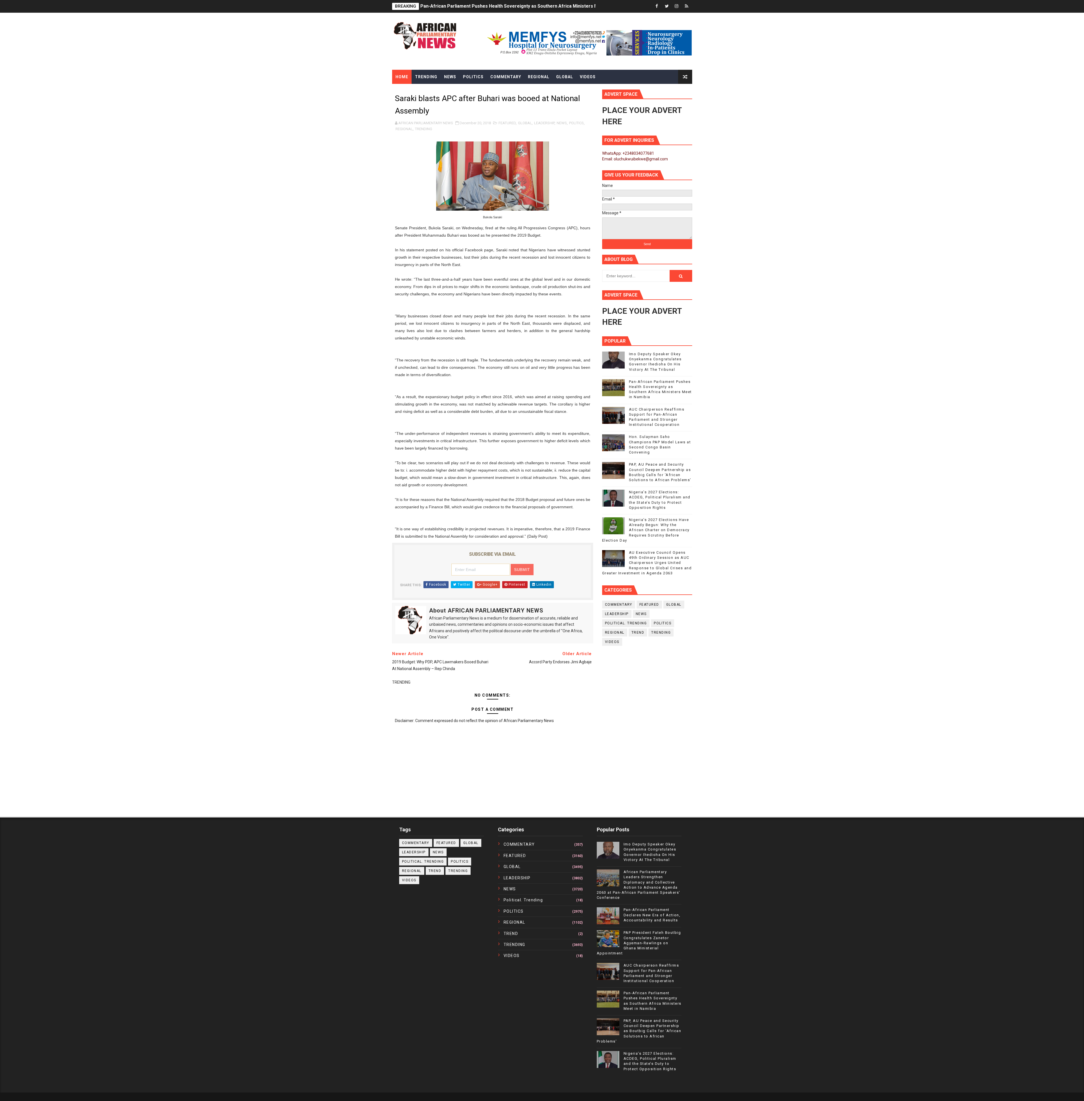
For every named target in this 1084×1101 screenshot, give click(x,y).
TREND (637, 633)
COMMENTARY (618, 605)
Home (401, 77)
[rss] (686, 6)
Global (564, 77)
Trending (426, 77)
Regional (538, 77)
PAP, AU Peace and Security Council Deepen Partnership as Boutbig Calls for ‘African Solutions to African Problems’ (639, 1031)
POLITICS (576, 123)
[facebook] (657, 6)
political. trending (626, 623)
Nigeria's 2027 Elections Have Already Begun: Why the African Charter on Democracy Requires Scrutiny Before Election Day (646, 530)
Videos (588, 77)
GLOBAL (525, 123)
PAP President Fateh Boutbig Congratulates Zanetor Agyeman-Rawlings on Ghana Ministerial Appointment (639, 942)
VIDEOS (612, 642)
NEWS (562, 123)
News (450, 77)
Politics (473, 77)
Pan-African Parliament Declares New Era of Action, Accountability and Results (652, 915)
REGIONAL (404, 129)
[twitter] (667, 6)
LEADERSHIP (544, 123)
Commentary (505, 77)
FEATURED (507, 123)
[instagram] (676, 6)
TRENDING (423, 129)
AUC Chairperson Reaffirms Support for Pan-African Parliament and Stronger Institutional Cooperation (530, 6)
